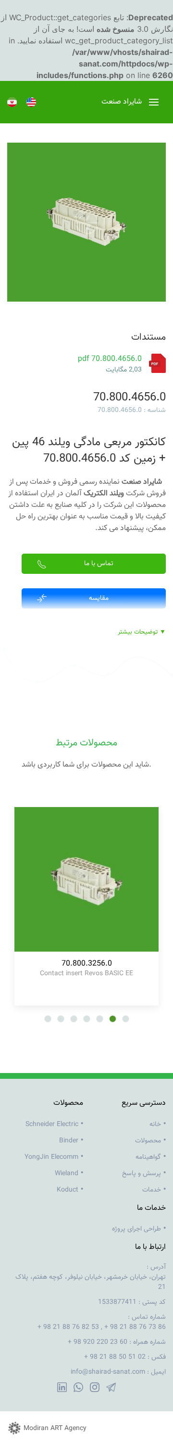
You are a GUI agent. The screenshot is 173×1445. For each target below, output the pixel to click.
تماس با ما (98, 563)
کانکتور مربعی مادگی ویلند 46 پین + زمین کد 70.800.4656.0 (89, 450)
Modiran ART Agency (55, 1428)
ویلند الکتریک (104, 494)
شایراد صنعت (142, 482)
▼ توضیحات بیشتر (142, 632)
